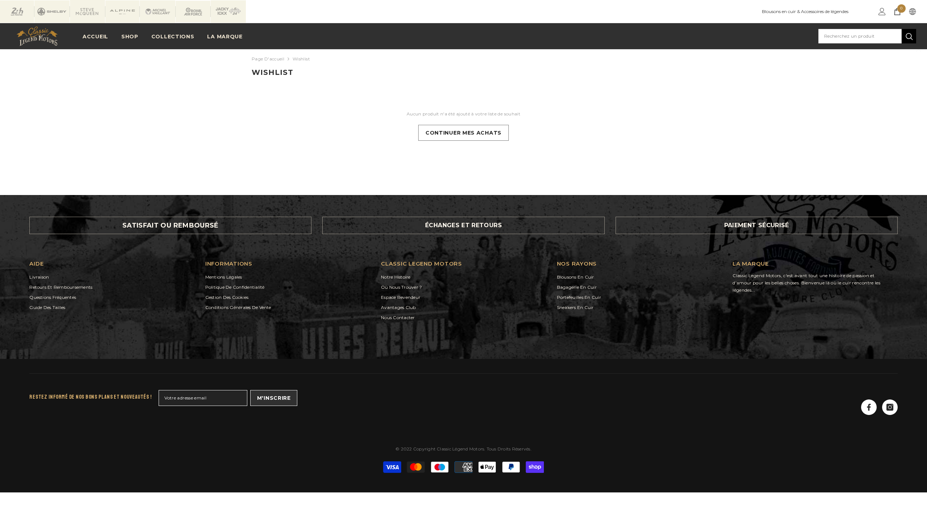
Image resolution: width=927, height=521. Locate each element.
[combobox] (860, 36)
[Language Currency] (912, 11)
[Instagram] (890, 407)
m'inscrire (274, 398)
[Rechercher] (867, 36)
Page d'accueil (268, 59)
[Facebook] (869, 407)
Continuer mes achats (463, 133)
